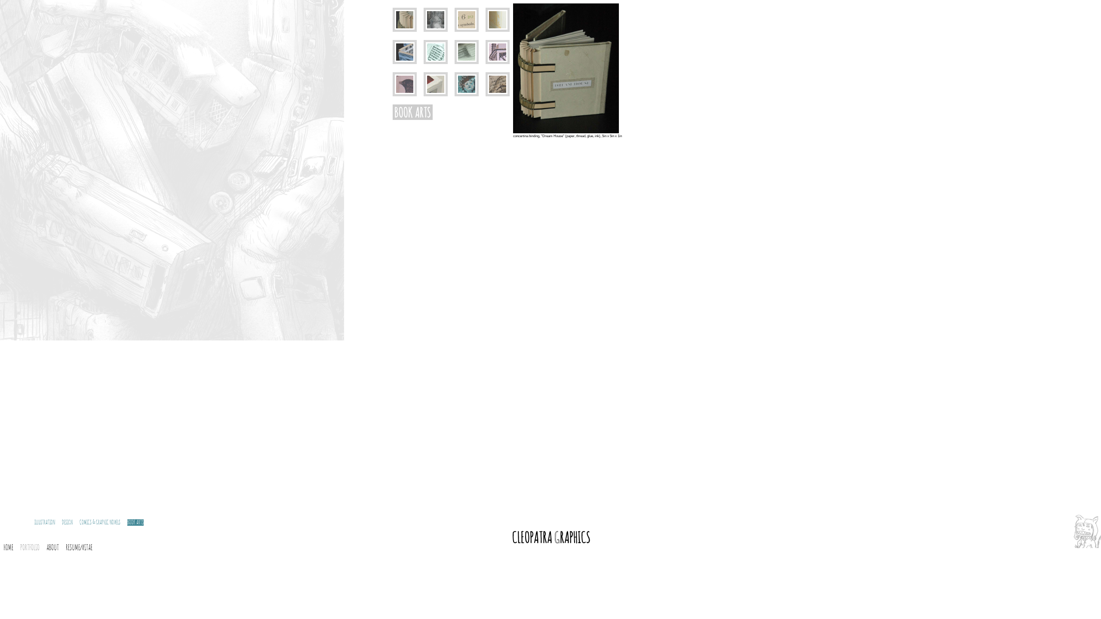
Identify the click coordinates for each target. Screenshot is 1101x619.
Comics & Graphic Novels (100, 522)
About (52, 548)
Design (67, 522)
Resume (73, 548)
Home (8, 548)
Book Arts (135, 522)
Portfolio (30, 548)
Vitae (87, 548)
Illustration (44, 522)
